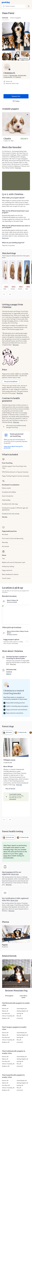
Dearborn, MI (5, 1018)
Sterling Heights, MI (22, 1011)
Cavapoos (18, 77)
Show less (18, 168)
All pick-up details (12, 602)
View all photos (23, 58)
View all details (10, 788)
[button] (16, 36)
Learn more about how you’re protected (13, 447)
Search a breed (10, 6)
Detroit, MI (5, 1008)
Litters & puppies (15, 18)
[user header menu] (28, 6)
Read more (5, 238)
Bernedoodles (13, 75)
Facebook (9, 672)
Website (8, 674)
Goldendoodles (7, 77)
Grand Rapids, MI (22, 1008)
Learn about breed (23, 996)
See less (4, 517)
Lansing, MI (20, 1013)
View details (12, 799)
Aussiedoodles (22, 75)
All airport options (12, 634)
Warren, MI (5, 1011)
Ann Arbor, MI (6, 1013)
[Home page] (6, 2)
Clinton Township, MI (8, 1016)
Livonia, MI (20, 1018)
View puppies (9, 995)
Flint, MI (19, 1016)
